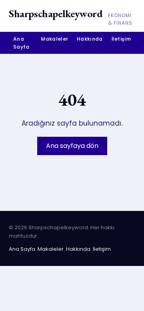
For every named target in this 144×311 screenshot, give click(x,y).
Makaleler (54, 38)
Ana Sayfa (21, 42)
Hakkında (89, 38)
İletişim (121, 38)
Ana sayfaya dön (72, 145)
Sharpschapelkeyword (55, 13)
